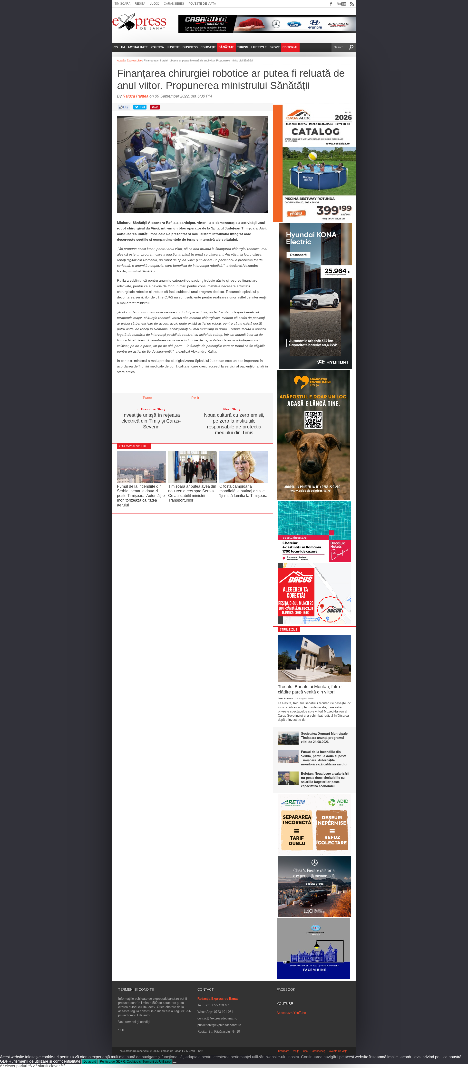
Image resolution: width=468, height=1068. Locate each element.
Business (190, 47)
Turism (242, 47)
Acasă (121, 60)
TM (123, 47)
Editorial (290, 47)
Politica (157, 47)
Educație (208, 47)
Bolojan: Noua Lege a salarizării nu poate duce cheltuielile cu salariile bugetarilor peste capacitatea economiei (325, 780)
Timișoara (122, 3)
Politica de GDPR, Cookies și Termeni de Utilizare (135, 1061)
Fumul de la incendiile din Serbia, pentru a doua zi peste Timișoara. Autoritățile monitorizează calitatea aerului (141, 495)
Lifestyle (259, 47)
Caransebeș (174, 3)
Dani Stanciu (285, 698)
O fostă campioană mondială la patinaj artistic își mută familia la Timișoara (243, 491)
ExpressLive (134, 60)
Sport (275, 47)
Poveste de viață (202, 3)
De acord (89, 1061)
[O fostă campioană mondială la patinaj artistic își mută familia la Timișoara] (243, 481)
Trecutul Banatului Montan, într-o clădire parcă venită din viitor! (309, 689)
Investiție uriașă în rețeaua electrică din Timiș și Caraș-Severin (151, 420)
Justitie (173, 47)
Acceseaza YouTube (291, 1013)
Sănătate (226, 47)
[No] (174, 1062)
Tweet (147, 398)
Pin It (195, 398)
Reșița (140, 3)
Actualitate (138, 47)
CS (116, 47)
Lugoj (154, 3)
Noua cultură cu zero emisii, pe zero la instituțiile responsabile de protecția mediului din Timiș (234, 423)
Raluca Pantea (135, 96)
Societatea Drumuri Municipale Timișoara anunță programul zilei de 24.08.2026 (324, 738)
